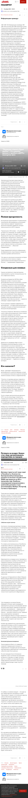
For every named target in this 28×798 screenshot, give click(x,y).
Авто (11, 429)
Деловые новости (13, 431)
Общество (22, 429)
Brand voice (16, 769)
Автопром (16, 429)
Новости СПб (22, 431)
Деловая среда (4, 764)
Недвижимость (17, 768)
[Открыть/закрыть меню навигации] (15, 2)
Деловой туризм (13, 763)
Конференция (9, 769)
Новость (6, 429)
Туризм (20, 763)
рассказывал (20, 416)
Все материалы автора (7, 14)
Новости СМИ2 (5, 141)
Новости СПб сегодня (6, 433)
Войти (23, 1)
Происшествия (4, 431)
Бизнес (2, 769)
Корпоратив (11, 764)
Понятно (22, 791)
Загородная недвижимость (7, 768)
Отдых (15, 766)
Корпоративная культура (7, 766)
